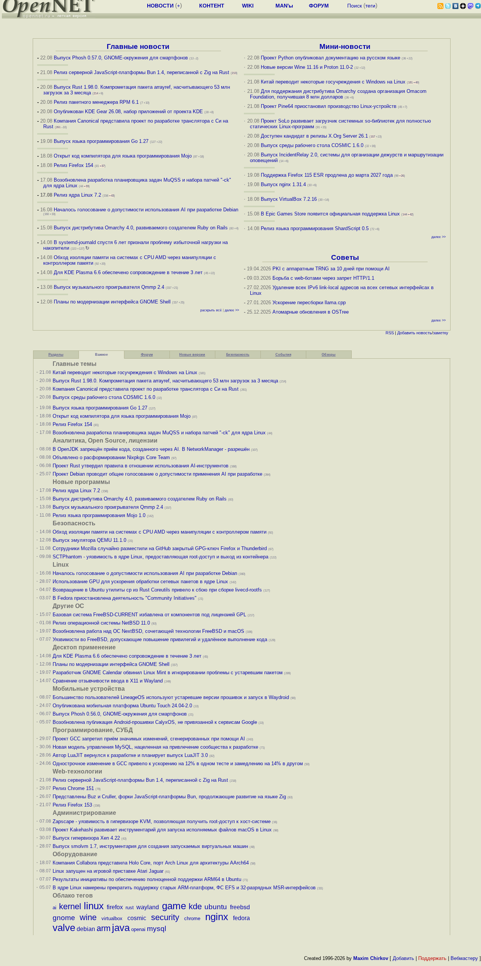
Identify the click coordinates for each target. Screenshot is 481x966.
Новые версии (192, 354)
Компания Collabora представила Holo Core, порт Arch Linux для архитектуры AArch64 (151, 863)
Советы (345, 257)
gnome (64, 918)
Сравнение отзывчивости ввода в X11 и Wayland (108, 681)
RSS (390, 333)
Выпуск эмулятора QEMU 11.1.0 (89, 540)
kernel (70, 906)
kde (195, 906)
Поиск (354, 6)
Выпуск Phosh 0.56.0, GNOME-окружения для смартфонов (120, 714)
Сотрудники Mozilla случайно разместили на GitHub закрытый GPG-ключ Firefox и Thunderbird (160, 548)
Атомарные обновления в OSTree (310, 312)
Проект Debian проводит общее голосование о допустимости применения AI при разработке (157, 474)
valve (64, 927)
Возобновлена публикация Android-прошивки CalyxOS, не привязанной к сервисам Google (155, 722)
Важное (101, 354)
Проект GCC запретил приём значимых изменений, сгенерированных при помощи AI (149, 739)
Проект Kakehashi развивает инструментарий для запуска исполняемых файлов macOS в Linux (162, 830)
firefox (115, 907)
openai (138, 929)
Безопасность (238, 354)
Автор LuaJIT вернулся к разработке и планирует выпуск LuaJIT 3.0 (130, 755)
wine (88, 917)
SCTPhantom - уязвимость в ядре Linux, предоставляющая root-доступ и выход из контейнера (160, 557)
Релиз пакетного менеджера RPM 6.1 (96, 102)
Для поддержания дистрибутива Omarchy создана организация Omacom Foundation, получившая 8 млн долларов (338, 94)
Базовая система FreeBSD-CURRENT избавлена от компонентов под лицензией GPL (149, 614)
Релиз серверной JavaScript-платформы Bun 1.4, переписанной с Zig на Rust (141, 72)
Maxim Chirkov (370, 958)
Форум (147, 354)
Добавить (406, 333)
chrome (192, 918)
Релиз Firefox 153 (72, 805)
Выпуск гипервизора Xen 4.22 (86, 838)
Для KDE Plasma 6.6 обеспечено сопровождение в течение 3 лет (128, 272)
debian (86, 929)
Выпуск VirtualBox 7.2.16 (289, 199)
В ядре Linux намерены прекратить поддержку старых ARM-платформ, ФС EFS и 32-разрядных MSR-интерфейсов (185, 887)
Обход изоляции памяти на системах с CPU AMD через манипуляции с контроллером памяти (159, 532)
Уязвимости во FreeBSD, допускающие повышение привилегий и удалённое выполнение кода (160, 639)
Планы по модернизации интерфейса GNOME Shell (112, 302)
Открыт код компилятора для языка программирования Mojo (123, 156)
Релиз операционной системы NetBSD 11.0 (101, 623)
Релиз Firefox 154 (73, 165)
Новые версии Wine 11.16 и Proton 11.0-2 (307, 67)
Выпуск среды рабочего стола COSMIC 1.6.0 (313, 145)
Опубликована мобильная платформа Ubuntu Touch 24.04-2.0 (122, 705)
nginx (216, 916)
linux (94, 906)
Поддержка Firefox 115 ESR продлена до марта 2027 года (327, 175)
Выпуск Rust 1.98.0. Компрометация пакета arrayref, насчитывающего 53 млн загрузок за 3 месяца (165, 381)
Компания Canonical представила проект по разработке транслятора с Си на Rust (146, 389)
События (283, 354)
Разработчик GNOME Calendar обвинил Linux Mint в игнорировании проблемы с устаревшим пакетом (168, 672)
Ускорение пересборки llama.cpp (309, 302)
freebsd (240, 907)
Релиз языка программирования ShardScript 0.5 (315, 228)
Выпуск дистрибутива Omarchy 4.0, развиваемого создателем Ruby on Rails (141, 228)
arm (103, 928)
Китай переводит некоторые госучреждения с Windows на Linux (333, 82)
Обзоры (329, 354)
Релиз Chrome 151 (73, 788)
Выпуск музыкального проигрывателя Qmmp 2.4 (110, 287)
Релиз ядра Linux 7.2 (77, 195)
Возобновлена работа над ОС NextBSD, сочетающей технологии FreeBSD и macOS (148, 631)
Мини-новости (345, 46)
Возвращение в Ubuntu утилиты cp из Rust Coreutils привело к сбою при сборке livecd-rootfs (157, 590)
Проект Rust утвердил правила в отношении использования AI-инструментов (140, 466)
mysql (156, 929)
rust (130, 907)
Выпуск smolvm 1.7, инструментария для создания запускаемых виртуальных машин (150, 846)
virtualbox (112, 918)
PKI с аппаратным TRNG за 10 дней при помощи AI (331, 268)
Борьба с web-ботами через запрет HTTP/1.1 (323, 278)
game (174, 906)
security (165, 917)
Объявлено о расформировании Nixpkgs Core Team (111, 457)
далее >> (232, 310)
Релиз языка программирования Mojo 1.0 (99, 515)
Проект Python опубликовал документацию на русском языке (330, 58)
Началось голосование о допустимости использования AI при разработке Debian (146, 209)
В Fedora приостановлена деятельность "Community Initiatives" (125, 598)
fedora (241, 918)
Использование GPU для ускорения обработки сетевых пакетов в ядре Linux (140, 581)
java (121, 927)
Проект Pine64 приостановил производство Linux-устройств (328, 106)
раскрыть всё (211, 310)
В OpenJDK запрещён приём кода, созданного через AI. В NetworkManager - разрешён (151, 449)
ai (54, 907)
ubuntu (215, 907)
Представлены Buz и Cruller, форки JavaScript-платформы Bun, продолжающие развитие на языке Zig (169, 796)
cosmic (136, 918)
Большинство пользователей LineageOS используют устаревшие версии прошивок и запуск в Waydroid (171, 697)
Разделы (56, 354)
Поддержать (432, 958)
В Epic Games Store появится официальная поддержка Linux (330, 214)
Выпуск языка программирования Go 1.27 (101, 141)
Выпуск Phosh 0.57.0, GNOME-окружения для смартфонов (121, 58)
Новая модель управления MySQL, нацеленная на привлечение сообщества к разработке (155, 747)
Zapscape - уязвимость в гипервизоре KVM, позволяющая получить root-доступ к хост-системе (162, 821)
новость (424, 333)
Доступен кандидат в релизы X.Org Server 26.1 (314, 136)
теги (370, 6)
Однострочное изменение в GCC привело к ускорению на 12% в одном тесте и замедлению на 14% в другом (178, 763)
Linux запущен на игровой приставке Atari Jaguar (108, 871)
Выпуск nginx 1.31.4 (283, 184)
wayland (147, 907)
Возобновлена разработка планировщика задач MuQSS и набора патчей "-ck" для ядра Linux (159, 432)
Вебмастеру (464, 958)
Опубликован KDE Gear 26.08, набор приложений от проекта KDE (129, 111)
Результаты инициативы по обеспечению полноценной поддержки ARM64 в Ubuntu (147, 879)
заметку (440, 333)
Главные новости (138, 46)
